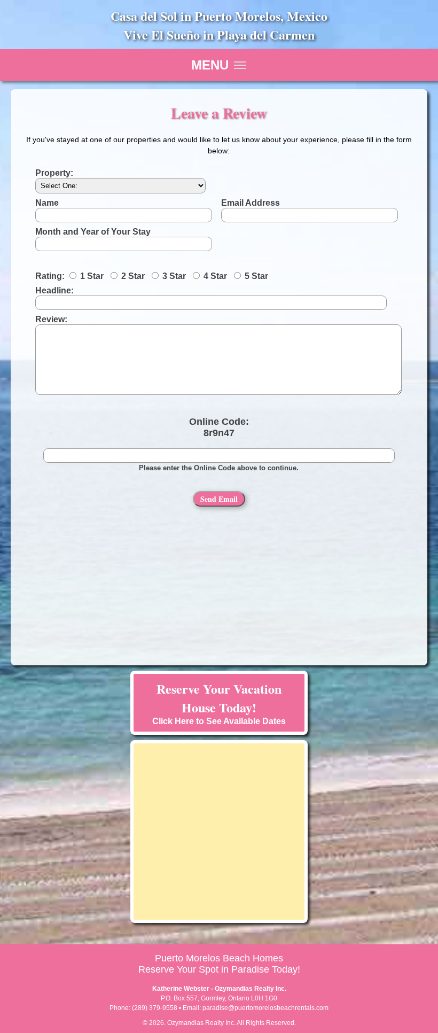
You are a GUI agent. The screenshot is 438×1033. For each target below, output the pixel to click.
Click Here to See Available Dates (219, 702)
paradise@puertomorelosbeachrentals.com (265, 1008)
